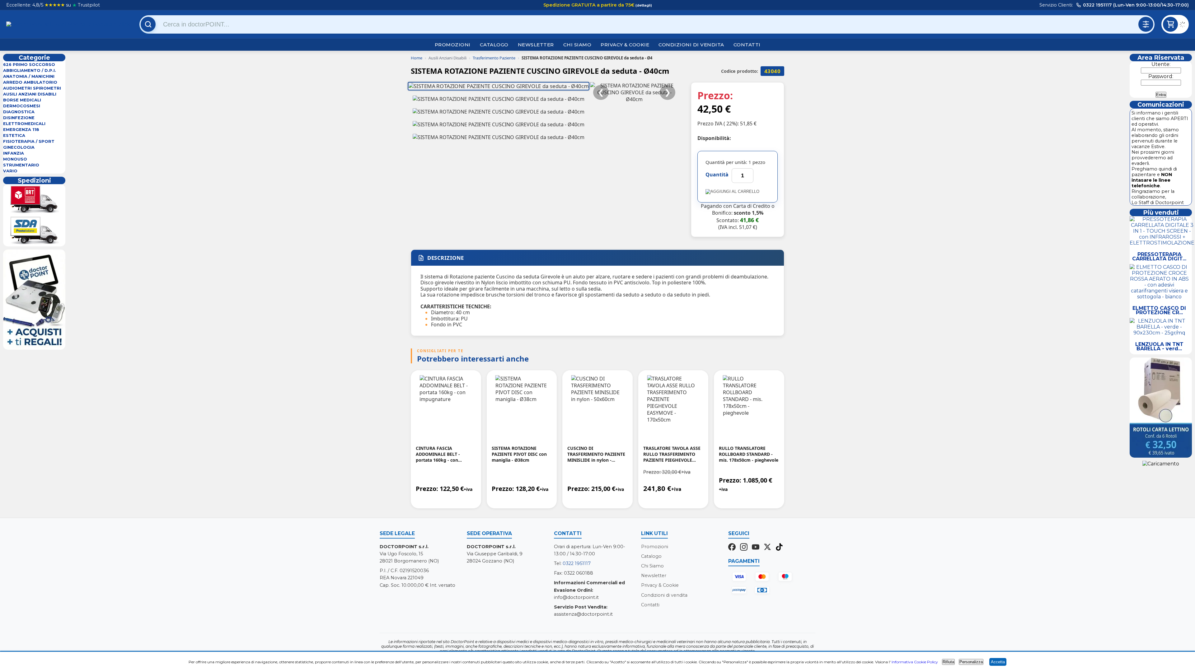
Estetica (14, 135)
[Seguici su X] (767, 547)
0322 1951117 (577, 563)
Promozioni (453, 45)
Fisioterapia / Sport (28, 141)
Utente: (1160, 64)
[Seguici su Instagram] (743, 547)
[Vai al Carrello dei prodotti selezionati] (1184, 25)
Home (416, 58)
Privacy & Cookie (625, 45)
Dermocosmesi (21, 106)
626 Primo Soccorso (29, 64)
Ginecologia (19, 147)
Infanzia (13, 153)
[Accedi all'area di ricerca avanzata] (1145, 24)
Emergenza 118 (21, 129)
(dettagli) (643, 5)
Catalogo (494, 45)
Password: (1160, 76)
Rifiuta (948, 662)
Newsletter (536, 45)
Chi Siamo (577, 45)
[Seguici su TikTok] (779, 547)
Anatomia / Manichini (28, 76)
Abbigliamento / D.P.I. (29, 70)
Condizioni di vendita (691, 45)
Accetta (998, 662)
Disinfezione (19, 117)
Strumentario (21, 165)
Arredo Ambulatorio (30, 82)
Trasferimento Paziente (494, 58)
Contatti (747, 45)
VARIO (10, 171)
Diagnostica (19, 112)
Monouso (15, 159)
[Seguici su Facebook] (732, 547)
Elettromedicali (24, 123)
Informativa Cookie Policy (915, 662)
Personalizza (971, 662)
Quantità (717, 174)
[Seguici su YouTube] (755, 547)
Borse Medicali (22, 100)
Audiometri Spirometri (32, 88)
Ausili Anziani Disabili (29, 94)
